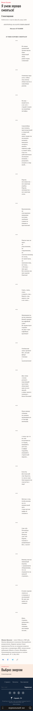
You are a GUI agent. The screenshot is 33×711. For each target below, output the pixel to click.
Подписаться (28, 687)
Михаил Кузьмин (6, 2)
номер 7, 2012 (23, 20)
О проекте (7, 682)
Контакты (15, 682)
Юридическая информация (16, 704)
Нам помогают (24, 682)
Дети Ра (17, 20)
